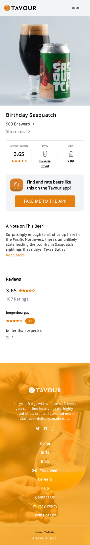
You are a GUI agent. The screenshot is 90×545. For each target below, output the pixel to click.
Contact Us (45, 497)
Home (75, 8)
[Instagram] (52, 427)
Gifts (45, 452)
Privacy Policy (45, 506)
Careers (45, 479)
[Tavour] (45, 387)
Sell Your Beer (45, 470)
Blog (45, 461)
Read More (15, 255)
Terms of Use (45, 515)
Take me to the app (45, 201)
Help (45, 488)
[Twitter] (38, 427)
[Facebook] (45, 427)
